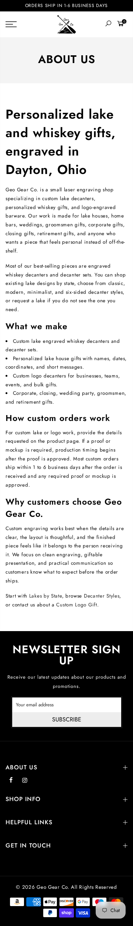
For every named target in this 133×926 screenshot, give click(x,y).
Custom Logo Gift (76, 604)
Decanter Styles (102, 595)
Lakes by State (45, 595)
